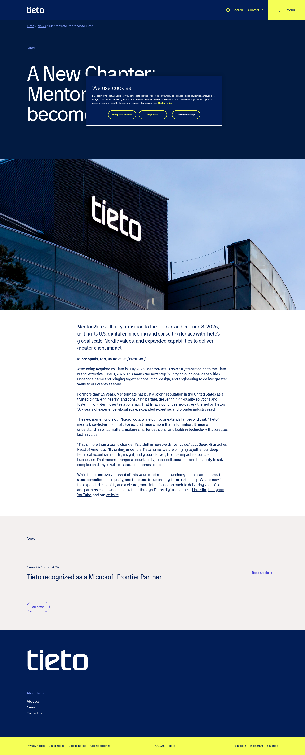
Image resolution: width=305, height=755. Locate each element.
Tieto (30, 26)
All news (38, 607)
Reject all (152, 114)
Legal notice (57, 746)
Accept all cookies (122, 114)
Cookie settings (100, 746)
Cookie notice (77, 746)
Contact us (255, 10)
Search (238, 10)
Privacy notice (36, 746)
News (42, 26)
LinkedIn (199, 489)
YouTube (84, 494)
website (112, 494)
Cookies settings (186, 114)
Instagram (216, 489)
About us (33, 701)
